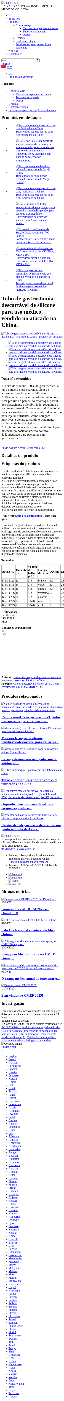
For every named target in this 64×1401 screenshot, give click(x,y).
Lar (10, 15)
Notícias (13, 50)
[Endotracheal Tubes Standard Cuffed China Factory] (32, 773)
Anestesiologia (24, 25)
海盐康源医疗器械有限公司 (18, 849)
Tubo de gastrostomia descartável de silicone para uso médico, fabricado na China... (34, 286)
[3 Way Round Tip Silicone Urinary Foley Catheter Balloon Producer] (32, 818)
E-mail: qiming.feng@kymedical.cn (29, 861)
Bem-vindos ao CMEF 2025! (22, 995)
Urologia (21, 37)
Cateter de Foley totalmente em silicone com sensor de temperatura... (33, 157)
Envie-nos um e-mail (13, 447)
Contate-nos (15, 53)
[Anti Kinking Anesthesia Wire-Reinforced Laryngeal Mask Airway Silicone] (32, 752)
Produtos (13, 21)
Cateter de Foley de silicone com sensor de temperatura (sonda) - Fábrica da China (31, 679)
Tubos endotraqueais (34, 31)
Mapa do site (52, 1027)
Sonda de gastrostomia (28, 515)
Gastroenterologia (26, 41)
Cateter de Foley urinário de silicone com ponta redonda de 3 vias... (31, 827)
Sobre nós (14, 18)
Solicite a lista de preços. (15, 1020)
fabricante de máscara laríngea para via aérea (26, 1040)
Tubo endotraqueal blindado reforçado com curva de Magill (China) (33, 179)
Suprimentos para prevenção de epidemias (32, 110)
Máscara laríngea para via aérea (40, 28)
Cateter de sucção (11, 1030)
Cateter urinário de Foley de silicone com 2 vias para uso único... (31, 220)
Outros (26, 34)
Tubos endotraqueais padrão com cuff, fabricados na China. (34, 196)
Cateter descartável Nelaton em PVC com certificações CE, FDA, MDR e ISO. (35, 261)
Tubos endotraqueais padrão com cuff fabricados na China (34, 133)
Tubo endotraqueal (28, 1033)
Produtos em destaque (21, 76)
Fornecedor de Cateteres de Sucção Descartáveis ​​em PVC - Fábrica (35, 240)
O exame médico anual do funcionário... (30, 978)
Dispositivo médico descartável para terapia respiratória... (27, 806)
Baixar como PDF (35, 447)
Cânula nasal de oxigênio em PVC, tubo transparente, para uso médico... (30, 719)
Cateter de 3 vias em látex (41, 1037)
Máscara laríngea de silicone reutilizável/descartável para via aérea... (30, 740)
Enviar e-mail (9, 1046)
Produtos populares (32, 1027)
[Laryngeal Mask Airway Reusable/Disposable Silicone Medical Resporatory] (32, 731)
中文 (9, 67)
